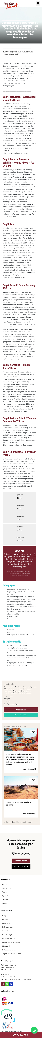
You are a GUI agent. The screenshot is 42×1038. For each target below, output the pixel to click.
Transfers (5, 900)
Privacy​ (5, 919)
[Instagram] (3, 984)
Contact (5, 903)
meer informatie (28, 769)
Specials (5, 896)
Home (4, 884)
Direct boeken (21, 710)
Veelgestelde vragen (10, 938)
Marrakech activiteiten (11, 942)
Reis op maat (7, 927)
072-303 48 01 (22, 1035)
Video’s (5, 931)
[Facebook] (11, 984)
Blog (4, 916)
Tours (4, 892)
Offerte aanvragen (21, 715)
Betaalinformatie (9, 950)
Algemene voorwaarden (11, 954)
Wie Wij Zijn (7, 888)
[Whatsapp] (7, 984)
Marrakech (6, 946)
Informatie (6, 923)
